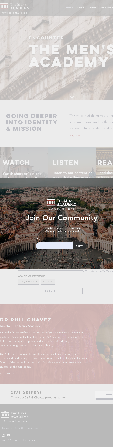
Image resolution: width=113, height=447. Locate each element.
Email (39, 239)
